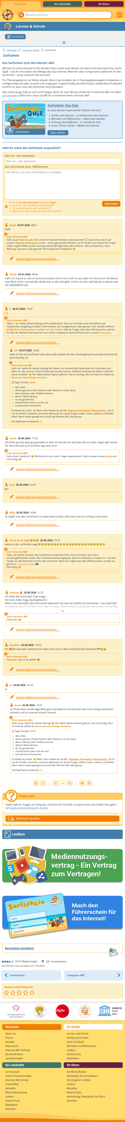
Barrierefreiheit (14, 1054)
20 (82, 783)
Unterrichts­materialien (18, 1076)
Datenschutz (74, 1054)
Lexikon (71, 1050)
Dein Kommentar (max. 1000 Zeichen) (26, 166)
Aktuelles (10, 1088)
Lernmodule (12, 1071)
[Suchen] (21, 15)
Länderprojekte (14, 1058)
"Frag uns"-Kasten (25, 564)
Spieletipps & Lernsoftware (82, 1076)
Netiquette (105, 332)
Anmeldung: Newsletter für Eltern (86, 1096)
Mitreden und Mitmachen (81, 1046)
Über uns (10, 1033)
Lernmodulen (10, 95)
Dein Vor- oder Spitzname (19, 155)
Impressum (11, 1046)
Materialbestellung (16, 1092)
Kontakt (9, 1042)
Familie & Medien (76, 1071)
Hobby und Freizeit (77, 1037)
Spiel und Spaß (75, 1042)
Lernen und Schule (77, 1033)
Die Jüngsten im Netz (79, 1080)
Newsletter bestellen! (19, 948)
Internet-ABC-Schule (16, 1080)
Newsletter (73, 1058)
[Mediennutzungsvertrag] (62, 865)
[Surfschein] (62, 916)
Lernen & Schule (31, 50)
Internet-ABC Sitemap (17, 1050)
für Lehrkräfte (62, 3)
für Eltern (104, 3)
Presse (9, 1037)
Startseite (12, 50)
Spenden (10, 1109)
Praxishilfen (12, 1084)
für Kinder (21, 3)
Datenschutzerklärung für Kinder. (29, 808)
